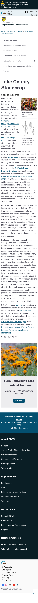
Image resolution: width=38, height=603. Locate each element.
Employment (6, 483)
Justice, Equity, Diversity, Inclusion (15, 450)
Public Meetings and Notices (13, 492)
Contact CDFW (7, 516)
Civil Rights (6, 570)
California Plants (10, 41)
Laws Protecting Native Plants (14, 46)
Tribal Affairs (6, 468)
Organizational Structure (11, 459)
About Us (33, 11)
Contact (34, 15)
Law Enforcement (9, 455)
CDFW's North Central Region (13, 322)
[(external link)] (29, 128)
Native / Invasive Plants (12, 61)
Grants (4, 488)
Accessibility (9, 567)
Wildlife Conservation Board (19, 549)
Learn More (19, 400)
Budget (4, 446)
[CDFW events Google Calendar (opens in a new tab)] (26, 11)
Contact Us (6, 580)
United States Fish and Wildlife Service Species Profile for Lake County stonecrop (17, 330)
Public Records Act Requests (13, 525)
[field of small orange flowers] (19, 359)
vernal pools (13, 157)
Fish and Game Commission (19, 544)
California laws (25, 310)
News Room (6, 520)
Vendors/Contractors (10, 496)
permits (19, 305)
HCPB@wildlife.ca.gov (19, 428)
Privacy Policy (8, 575)
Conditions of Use (9, 572)
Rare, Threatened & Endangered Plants (18, 66)
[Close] (35, 2)
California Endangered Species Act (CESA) (10, 124)
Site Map (5, 578)
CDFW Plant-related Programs (14, 55)
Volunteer (5, 501)
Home (3, 31)
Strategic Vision (8, 464)
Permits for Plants (10, 51)
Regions (4, 529)
